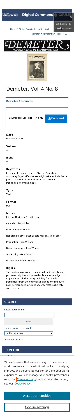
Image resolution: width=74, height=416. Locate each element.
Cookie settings (26, 379)
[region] (37, 386)
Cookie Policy (23, 383)
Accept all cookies (37, 396)
